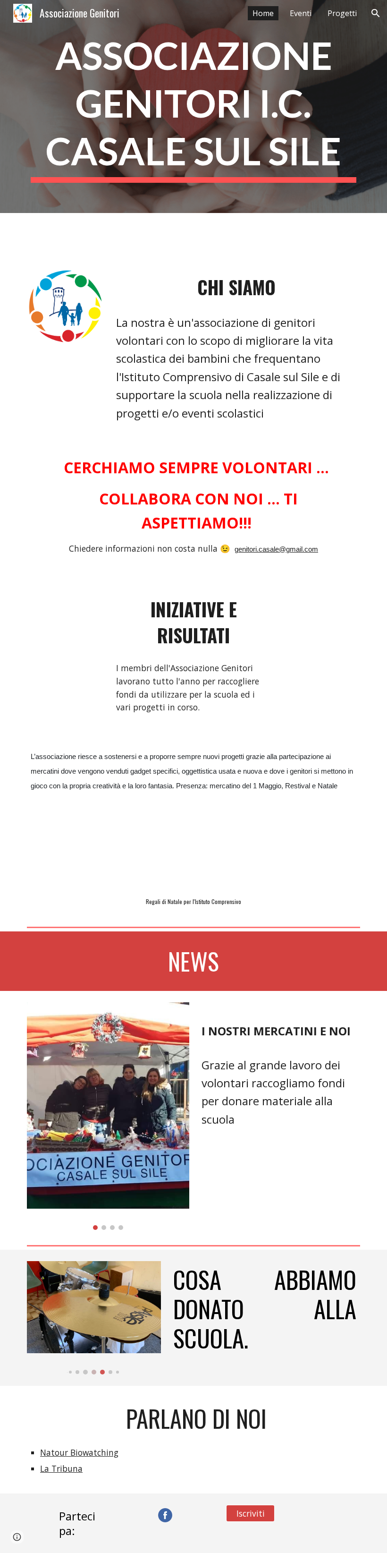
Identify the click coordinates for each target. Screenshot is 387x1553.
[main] (193, 106)
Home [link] (263, 13)
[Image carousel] (108, 1115)
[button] (375, 13)
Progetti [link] (342, 13)
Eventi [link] (300, 13)
